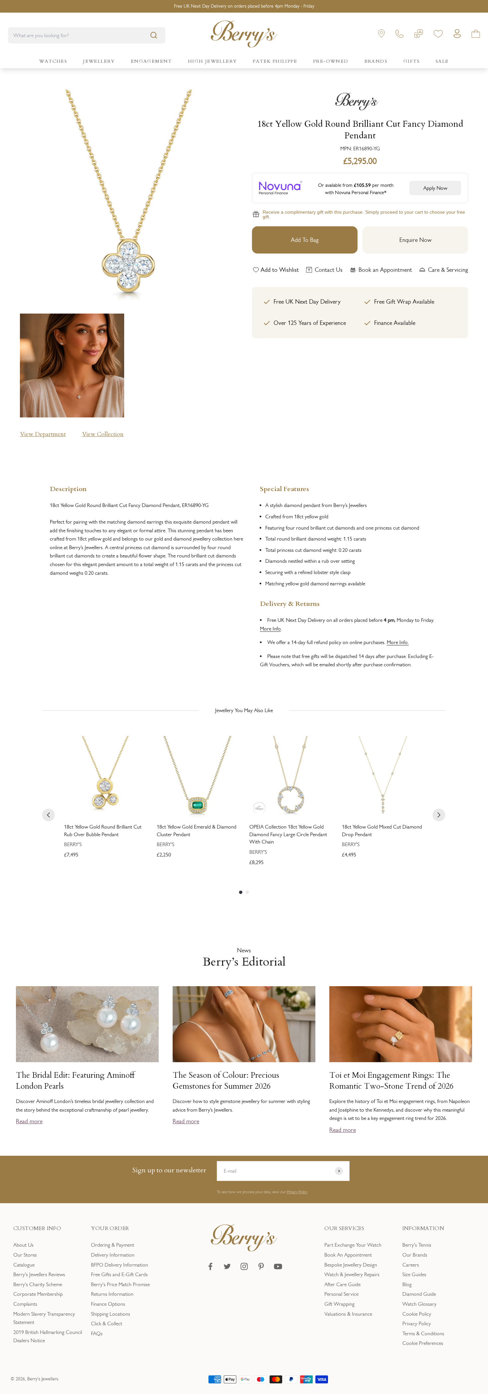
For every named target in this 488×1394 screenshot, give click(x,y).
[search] (154, 35)
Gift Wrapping (339, 1304)
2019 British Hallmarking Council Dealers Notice (47, 1336)
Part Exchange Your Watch (352, 1245)
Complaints (25, 1304)
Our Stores (25, 1255)
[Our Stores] (381, 35)
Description (68, 488)
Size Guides (414, 1274)
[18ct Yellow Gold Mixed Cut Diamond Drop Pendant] (383, 777)
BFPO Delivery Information (119, 1265)
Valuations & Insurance (348, 1314)
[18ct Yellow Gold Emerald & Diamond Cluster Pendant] (198, 777)
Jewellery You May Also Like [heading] (244, 710)
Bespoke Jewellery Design (350, 1265)
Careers (410, 1265)
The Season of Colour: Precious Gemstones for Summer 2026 (226, 1081)
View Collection (102, 434)
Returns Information (112, 1294)
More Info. (398, 642)
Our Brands (414, 1255)
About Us (23, 1245)
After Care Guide (342, 1284)
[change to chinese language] (418, 35)
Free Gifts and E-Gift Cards (119, 1274)
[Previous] (48, 815)
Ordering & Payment (112, 1245)
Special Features (284, 488)
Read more (29, 1121)
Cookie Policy (416, 1314)
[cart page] (475, 35)
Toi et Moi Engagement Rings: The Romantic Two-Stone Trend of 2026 (391, 1081)
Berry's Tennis (416, 1245)
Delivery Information (112, 1255)
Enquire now (415, 240)
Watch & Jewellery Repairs (351, 1274)
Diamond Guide (419, 1294)
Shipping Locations (110, 1314)
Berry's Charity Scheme (37, 1284)
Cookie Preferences (422, 1343)
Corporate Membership (38, 1294)
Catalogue (24, 1265)
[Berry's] (360, 101)
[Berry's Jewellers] (244, 1249)
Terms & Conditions (423, 1333)
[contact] (399, 35)
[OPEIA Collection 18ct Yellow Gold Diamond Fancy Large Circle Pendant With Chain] (290, 777)
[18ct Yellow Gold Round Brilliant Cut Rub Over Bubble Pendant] (105, 777)
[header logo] (244, 35)
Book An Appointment (348, 1255)
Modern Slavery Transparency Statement (44, 1318)
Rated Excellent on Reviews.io (244, 6)
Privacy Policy (297, 1192)
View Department (43, 434)
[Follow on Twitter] (227, 1266)
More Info (270, 628)
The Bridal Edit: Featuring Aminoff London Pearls (75, 1081)
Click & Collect (106, 1323)
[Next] (439, 815)
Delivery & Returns (290, 603)
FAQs (97, 1333)
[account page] (457, 35)
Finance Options (108, 1304)
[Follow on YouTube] (278, 1266)
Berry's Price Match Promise (120, 1284)
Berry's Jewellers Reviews (39, 1274)
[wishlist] (438, 35)
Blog (407, 1284)
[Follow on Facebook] (210, 1266)
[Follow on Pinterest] (261, 1266)
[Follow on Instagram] (244, 1266)
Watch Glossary (419, 1304)
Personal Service (341, 1294)
